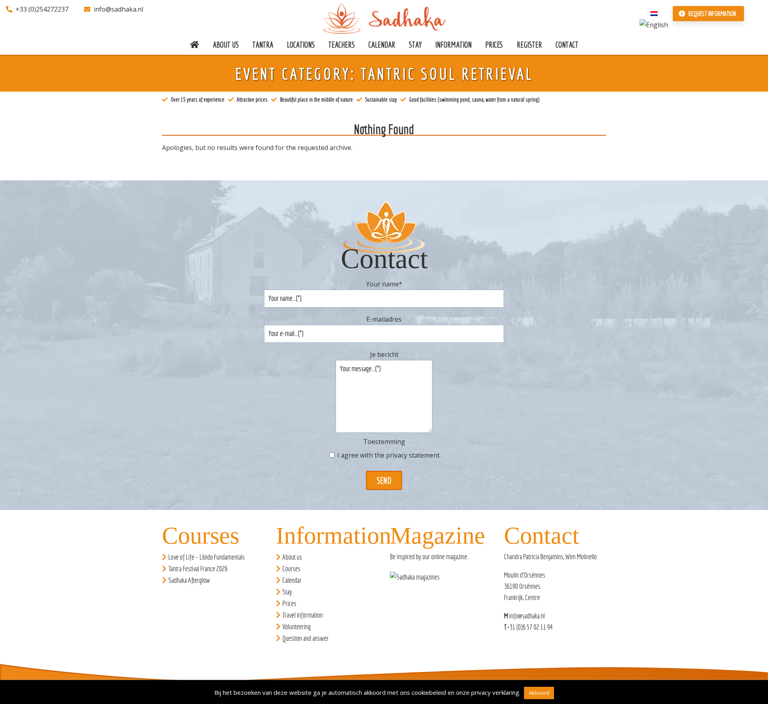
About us (292, 557)
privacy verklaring (495, 692)
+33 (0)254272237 (42, 9)
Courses (291, 568)
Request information (711, 13)
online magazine (449, 556)
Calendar (292, 580)
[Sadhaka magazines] (419, 579)
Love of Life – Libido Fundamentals (206, 557)
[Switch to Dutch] (654, 12)
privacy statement (413, 455)
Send (384, 480)
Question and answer (305, 638)
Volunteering (296, 626)
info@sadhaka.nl (118, 9)
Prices (289, 603)
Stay (287, 592)
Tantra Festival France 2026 (198, 568)
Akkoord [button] (539, 692)
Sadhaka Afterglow (189, 580)
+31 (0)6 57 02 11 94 (530, 627)
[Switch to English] (654, 24)
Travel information (302, 615)
